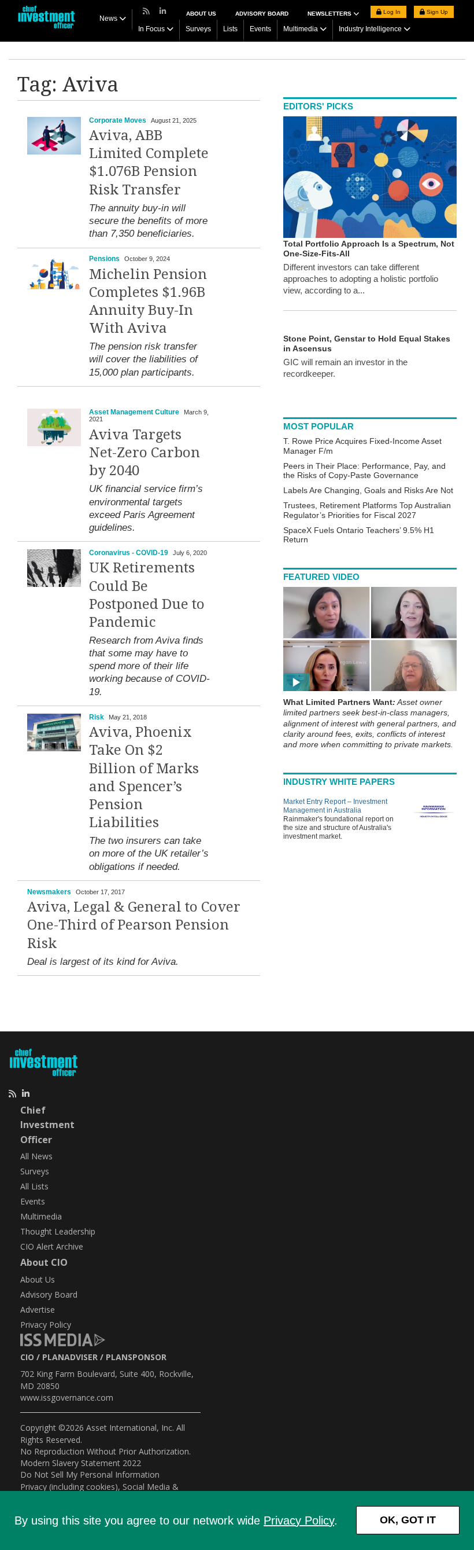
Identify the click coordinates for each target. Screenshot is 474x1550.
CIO (27, 1356)
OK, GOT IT (408, 1520)
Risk (96, 717)
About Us (201, 13)
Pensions (104, 259)
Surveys (198, 29)
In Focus (151, 29)
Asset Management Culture (134, 412)
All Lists (34, 1186)
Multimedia (300, 29)
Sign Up (436, 12)
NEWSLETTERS (330, 13)
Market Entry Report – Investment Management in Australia (335, 806)
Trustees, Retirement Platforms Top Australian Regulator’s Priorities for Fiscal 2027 (367, 510)
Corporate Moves (117, 120)
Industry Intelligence (370, 29)
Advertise (37, 1309)
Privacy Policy (299, 1520)
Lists (230, 29)
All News (36, 1156)
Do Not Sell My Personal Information (90, 1474)
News (108, 18)
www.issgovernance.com (66, 1397)
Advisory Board (261, 13)
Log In (391, 12)
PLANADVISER (70, 1356)
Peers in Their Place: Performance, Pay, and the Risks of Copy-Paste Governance (364, 470)
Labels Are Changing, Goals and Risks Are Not (368, 490)
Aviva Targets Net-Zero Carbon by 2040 (144, 453)
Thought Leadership (57, 1231)
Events (260, 29)
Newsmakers (49, 892)
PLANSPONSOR (136, 1356)
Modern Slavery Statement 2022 (80, 1462)
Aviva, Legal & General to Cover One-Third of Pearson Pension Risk (133, 925)
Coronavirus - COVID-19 (128, 553)
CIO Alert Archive (51, 1246)
